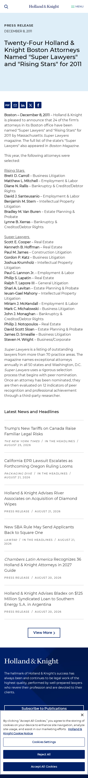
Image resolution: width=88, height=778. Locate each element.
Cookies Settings (44, 742)
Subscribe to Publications (44, 709)
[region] (44, 742)
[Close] (82, 715)
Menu (79, 6)
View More (42, 633)
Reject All (44, 754)
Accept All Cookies (44, 766)
